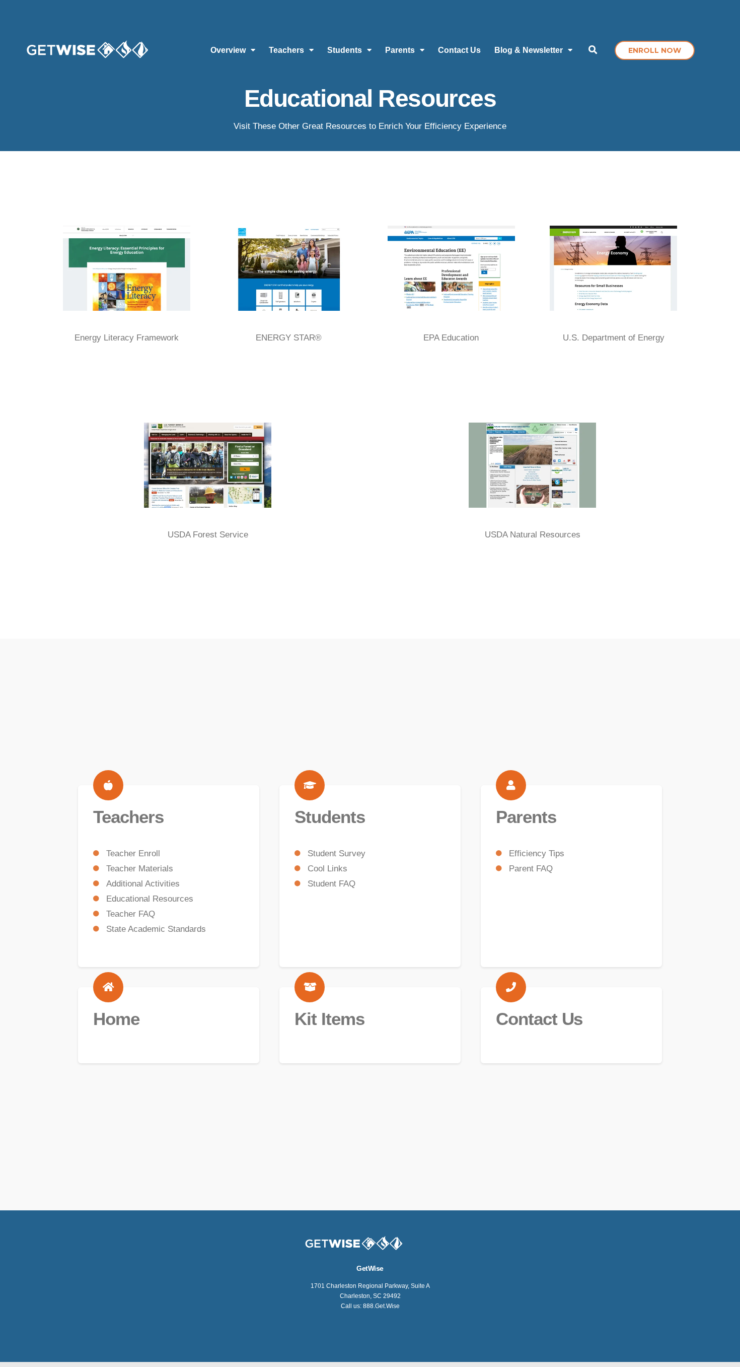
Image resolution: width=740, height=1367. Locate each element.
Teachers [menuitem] (286, 50)
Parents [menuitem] (400, 50)
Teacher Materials (139, 868)
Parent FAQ (531, 868)
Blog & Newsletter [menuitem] (528, 50)
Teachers (128, 817)
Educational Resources (149, 899)
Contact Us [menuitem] (459, 50)
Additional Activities (143, 883)
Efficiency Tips (536, 853)
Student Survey (336, 853)
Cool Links (327, 868)
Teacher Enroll (133, 853)
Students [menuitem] (344, 50)
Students (329, 817)
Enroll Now (654, 50)
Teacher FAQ (130, 914)
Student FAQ (331, 883)
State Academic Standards (156, 929)
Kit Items (329, 1019)
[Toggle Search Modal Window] (592, 50)
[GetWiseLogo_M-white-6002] (88, 50)
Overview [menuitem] (228, 50)
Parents (526, 817)
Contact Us (539, 1019)
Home (116, 1019)
